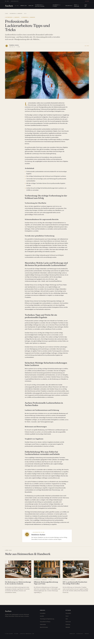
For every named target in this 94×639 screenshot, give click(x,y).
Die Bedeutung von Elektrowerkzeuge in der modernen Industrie (18, 583)
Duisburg (68, 624)
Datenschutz (80, 633)
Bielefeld (68, 627)
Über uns (86, 5)
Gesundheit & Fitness (56, 5)
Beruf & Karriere (76, 5)
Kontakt (87, 633)
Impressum (72, 633)
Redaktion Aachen (14, 45)
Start (6, 13)
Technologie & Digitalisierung (39, 5)
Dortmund (68, 621)
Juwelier (30, 5)
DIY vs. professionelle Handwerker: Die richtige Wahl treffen (75, 583)
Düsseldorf (68, 613)
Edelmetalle (68, 5)
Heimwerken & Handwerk (16, 13)
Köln (67, 619)
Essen (67, 616)
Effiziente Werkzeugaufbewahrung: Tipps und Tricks (46, 583)
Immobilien (23, 5)
